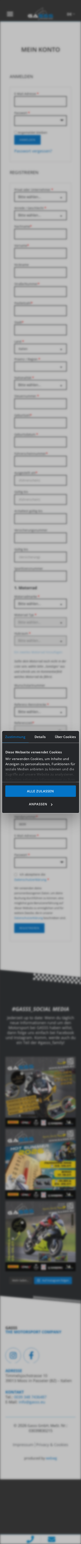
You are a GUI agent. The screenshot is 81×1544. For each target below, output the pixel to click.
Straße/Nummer (27, 284)
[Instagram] (13, 1355)
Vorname (21, 245)
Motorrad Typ (25, 615)
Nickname (21, 265)
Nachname (23, 226)
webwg (51, 1458)
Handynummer (26, 817)
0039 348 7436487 (29, 1397)
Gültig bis (21, 492)
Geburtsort (23, 415)
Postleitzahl (23, 303)
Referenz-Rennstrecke (31, 704)
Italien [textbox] (23, 349)
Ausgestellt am (25, 473)
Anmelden (27, 140)
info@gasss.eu (32, 1401)
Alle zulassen (40, 791)
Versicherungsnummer (31, 530)
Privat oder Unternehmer (33, 190)
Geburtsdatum (26, 434)
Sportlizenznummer (28, 568)
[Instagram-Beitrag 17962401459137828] (40, 1164)
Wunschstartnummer (29, 685)
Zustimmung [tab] (15, 736)
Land (19, 341)
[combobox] (40, 349)
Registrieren (29, 928)
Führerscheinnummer (31, 453)
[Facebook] (31, 1355)
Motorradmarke (27, 596)
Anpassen (38, 804)
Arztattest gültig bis (28, 511)
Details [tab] (40, 736)
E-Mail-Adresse (26, 94)
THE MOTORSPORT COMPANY (33, 1331)
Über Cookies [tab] (65, 736)
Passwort (22, 113)
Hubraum (22, 633)
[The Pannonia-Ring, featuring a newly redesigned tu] (40, 1236)
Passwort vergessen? (33, 151)
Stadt (19, 322)
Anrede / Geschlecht (30, 208)
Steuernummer (26, 396)
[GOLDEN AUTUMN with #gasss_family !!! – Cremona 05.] (40, 1092)
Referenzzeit (24, 723)
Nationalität (24, 378)
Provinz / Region (27, 359)
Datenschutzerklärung (30, 880)
